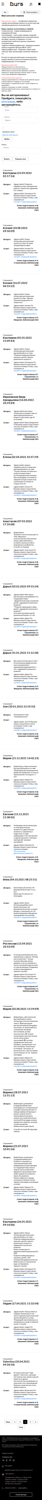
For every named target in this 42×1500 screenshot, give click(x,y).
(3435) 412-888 (10, 1488)
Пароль (7, 117)
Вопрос (6, 147)
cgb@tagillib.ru (22, 1488)
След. (21, 1427)
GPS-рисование (19, 851)
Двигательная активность (23, 853)
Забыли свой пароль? (10, 135)
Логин (6, 107)
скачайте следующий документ (25, 202)
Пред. (8, 1422)
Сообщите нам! (7, 1457)
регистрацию (8, 101)
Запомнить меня (8, 132)
